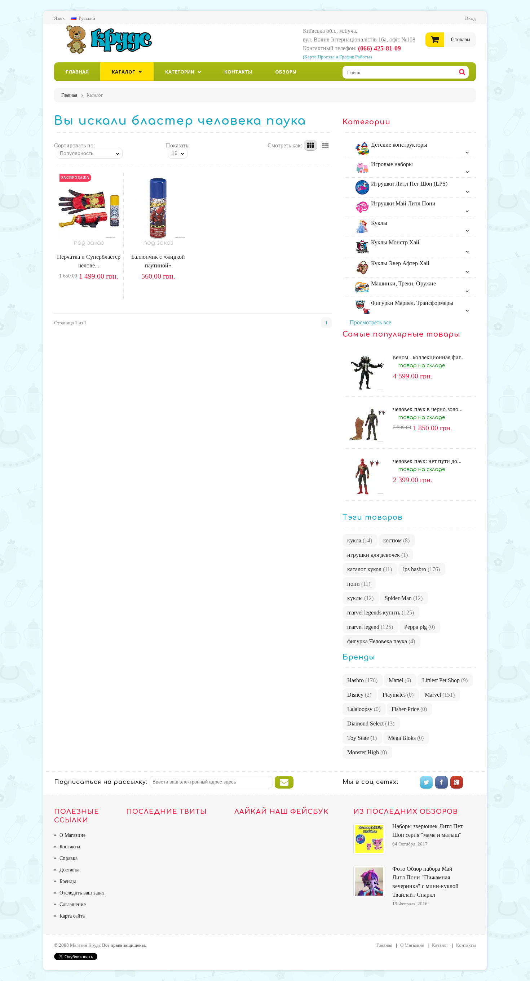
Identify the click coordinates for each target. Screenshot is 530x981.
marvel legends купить (380, 612)
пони (358, 584)
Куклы (378, 223)
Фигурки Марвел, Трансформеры (411, 303)
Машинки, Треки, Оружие (403, 283)
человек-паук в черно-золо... (428, 409)
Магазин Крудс (115, 39)
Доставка (69, 870)
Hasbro (362, 680)
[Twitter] (426, 782)
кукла (359, 540)
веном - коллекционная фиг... (429, 357)
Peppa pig (419, 627)
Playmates (398, 695)
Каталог (123, 71)
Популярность (76, 153)
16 (174, 153)
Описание (99, 290)
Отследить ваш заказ (82, 893)
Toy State (362, 738)
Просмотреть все (370, 322)
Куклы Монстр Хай (394, 242)
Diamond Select (370, 723)
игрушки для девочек (377, 555)
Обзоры (285, 71)
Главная (77, 71)
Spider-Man (404, 598)
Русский (87, 18)
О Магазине (72, 835)
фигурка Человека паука (381, 641)
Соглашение (72, 904)
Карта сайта (72, 916)
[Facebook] (441, 782)
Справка (68, 858)
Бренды (67, 881)
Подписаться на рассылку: (101, 782)
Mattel (400, 680)
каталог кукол (369, 569)
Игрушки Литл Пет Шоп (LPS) (408, 184)
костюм (396, 540)
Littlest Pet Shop (445, 680)
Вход (470, 18)
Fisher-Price (409, 709)
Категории (179, 71)
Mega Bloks (406, 738)
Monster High (367, 752)
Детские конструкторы (398, 145)
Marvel (440, 695)
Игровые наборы (391, 164)
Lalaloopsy (363, 709)
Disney (359, 695)
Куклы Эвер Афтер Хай (399, 263)
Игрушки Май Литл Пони (403, 203)
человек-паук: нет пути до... (427, 461)
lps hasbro (421, 569)
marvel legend (370, 627)
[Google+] (456, 782)
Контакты (238, 71)
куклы (360, 598)
